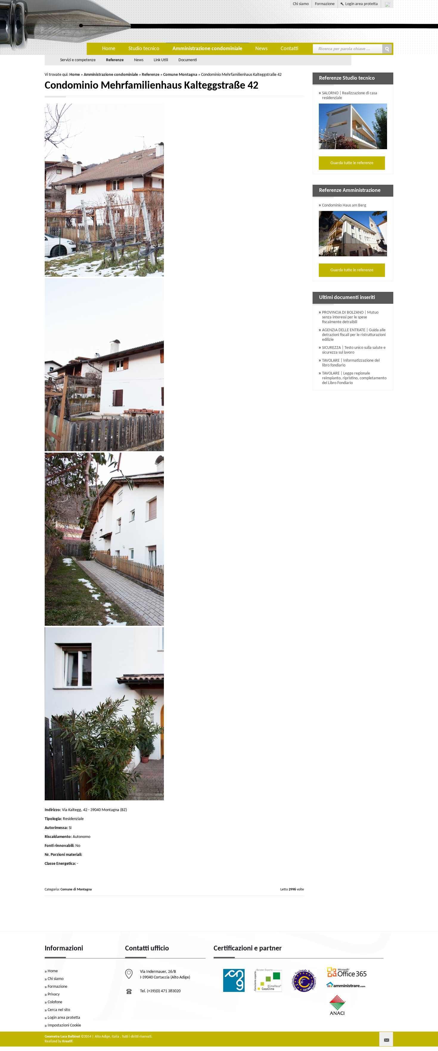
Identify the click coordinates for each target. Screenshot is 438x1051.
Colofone (55, 1002)
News (261, 49)
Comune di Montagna (76, 889)
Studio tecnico (143, 49)
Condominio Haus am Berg (344, 205)
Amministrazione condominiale (207, 49)
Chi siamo (301, 4)
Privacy (54, 994)
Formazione (325, 4)
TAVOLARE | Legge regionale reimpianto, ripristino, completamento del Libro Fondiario (354, 378)
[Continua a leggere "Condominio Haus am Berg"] (353, 233)
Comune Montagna (180, 75)
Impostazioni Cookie (64, 1025)
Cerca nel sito (59, 1010)
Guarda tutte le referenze (351, 163)
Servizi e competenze (78, 60)
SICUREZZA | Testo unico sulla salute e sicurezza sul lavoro (354, 350)
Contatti (289, 49)
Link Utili (161, 60)
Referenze (115, 60)
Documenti (187, 60)
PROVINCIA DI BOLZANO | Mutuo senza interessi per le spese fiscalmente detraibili (350, 317)
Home (108, 49)
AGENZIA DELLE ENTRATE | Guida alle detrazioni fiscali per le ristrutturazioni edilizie (354, 335)
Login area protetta (361, 4)
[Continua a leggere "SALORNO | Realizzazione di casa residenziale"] (353, 126)
